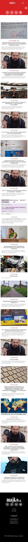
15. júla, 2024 (14, 158)
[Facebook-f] (7, 12)
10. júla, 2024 (14, 188)
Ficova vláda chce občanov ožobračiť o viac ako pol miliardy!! (14, 132)
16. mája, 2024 (14, 444)
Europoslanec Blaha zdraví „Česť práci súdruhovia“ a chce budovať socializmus (14, 104)
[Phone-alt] (16, 12)
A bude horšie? (14, 359)
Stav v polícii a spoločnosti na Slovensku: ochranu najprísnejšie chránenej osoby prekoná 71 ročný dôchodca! (14, 448)
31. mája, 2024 (14, 357)
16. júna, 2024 (14, 274)
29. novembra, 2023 (14, 40)
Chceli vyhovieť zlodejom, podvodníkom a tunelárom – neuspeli (14, 191)
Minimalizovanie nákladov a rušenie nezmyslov (14, 302)
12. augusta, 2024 (14, 70)
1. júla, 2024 (14, 217)
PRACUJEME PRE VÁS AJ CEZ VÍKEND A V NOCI (14, 219)
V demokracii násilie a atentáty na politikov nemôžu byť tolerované (14, 478)
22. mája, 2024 (14, 384)
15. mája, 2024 (14, 475)
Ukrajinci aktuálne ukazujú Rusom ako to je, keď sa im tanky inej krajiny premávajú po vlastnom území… (14, 74)
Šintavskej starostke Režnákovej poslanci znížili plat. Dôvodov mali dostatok (14, 248)
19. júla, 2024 (14, 130)
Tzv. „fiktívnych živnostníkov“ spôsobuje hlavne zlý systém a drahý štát (14, 330)
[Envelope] (21, 12)
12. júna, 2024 (14, 299)
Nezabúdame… (14, 276)
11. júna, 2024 (14, 327)
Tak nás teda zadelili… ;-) (14, 419)
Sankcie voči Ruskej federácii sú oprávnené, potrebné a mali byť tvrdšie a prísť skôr (14, 162)
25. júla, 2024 (14, 100)
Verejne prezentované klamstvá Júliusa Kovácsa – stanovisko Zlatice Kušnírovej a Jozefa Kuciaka (14, 44)
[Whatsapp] (12, 12)
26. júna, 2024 (14, 244)
